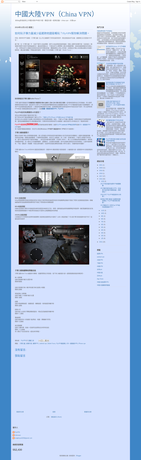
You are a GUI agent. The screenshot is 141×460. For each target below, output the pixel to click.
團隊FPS (36, 343)
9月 (102, 216)
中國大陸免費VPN (103, 282)
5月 (102, 227)
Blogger (78, 455)
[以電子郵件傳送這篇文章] (40, 340)
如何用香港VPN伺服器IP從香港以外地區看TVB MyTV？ (115, 83)
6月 (102, 224)
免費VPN (100, 253)
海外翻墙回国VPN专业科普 (114, 120)
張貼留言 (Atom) (56, 417)
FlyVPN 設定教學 (66, 124)
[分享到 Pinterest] (48, 340)
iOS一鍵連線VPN (72, 343)
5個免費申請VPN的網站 (104, 31)
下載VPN (100, 263)
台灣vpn (99, 269)
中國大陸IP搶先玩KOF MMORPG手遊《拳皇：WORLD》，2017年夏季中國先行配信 (115, 103)
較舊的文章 (87, 412)
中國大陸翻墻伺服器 (103, 285)
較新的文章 (20, 412)
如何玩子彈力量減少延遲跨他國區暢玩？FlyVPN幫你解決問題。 (110, 200)
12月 (102, 181)
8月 (102, 219)
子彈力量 (22, 343)
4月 (102, 230)
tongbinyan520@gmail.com (23, 438)
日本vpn (99, 276)
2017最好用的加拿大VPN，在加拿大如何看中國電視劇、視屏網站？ (110, 190)
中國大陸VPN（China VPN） (56, 14)
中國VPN (100, 266)
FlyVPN (17, 432)
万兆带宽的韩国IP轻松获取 (114, 63)
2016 (101, 179)
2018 (101, 173)
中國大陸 (100, 272)
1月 (102, 238)
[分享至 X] (44, 340)
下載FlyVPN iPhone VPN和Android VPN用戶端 (58, 117)
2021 (101, 165)
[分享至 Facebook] (46, 340)
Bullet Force (51, 343)
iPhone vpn (82, 343)
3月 (102, 233)
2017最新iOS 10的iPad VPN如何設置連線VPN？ (110, 206)
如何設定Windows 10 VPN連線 (116, 46)
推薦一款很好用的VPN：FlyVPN (52, 109)
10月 (102, 213)
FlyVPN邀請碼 (61, 343)
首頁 (54, 412)
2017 (101, 176)
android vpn (43, 343)
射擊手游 (29, 343)
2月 (102, 235)
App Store (100, 279)
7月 (102, 221)
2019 (101, 170)
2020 (101, 168)
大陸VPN (100, 260)
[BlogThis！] (42, 340)
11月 (102, 210)
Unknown (18, 435)
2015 (101, 242)
